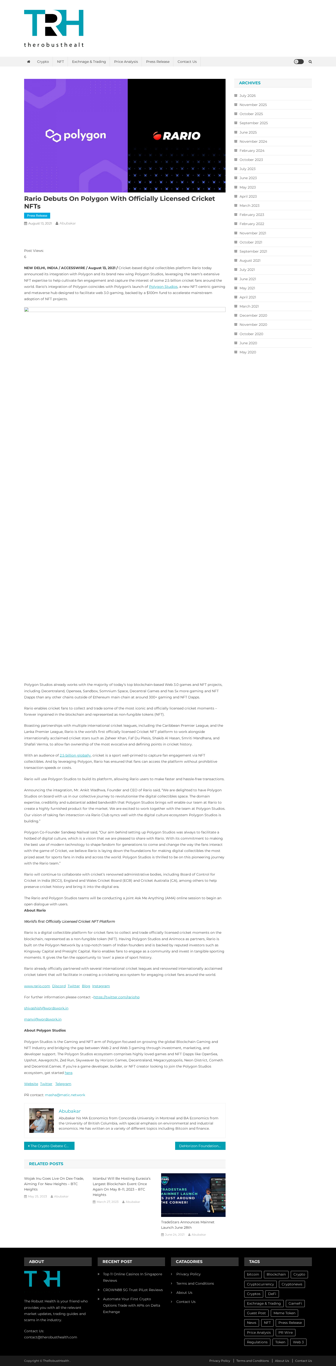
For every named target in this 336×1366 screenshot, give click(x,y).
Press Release (157, 61)
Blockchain (276, 1274)
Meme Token (284, 1313)
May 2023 (248, 187)
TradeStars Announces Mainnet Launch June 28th (187, 1225)
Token (280, 1342)
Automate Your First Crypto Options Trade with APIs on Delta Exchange (131, 1305)
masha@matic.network (65, 1095)
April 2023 (248, 196)
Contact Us (187, 61)
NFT (60, 61)
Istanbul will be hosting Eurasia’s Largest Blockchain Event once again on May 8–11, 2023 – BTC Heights (122, 1186)
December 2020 (253, 315)
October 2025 (251, 114)
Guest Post (256, 1313)
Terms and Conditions (195, 1283)
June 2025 (248, 132)
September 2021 (253, 251)
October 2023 (251, 159)
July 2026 (248, 95)
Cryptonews (292, 1284)
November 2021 (253, 233)
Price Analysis (126, 61)
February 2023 (252, 214)
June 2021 (248, 279)
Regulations (257, 1342)
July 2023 (248, 169)
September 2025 (254, 123)
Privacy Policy (188, 1274)
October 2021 (251, 242)
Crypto (43, 61)
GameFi (295, 1303)
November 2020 (253, 324)
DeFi (272, 1294)
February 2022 (252, 224)
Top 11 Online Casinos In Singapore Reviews (132, 1277)
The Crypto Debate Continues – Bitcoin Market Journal (53, 1146)
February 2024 (252, 150)
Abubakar (68, 223)
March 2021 (249, 306)
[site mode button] (299, 61)
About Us (184, 1292)
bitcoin (253, 1274)
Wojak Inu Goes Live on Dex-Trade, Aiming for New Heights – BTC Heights (54, 1184)
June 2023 (248, 178)
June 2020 (248, 343)
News (251, 1322)
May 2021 (247, 288)
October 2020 (251, 334)
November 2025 (253, 105)
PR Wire (285, 1332)
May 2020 (248, 352)
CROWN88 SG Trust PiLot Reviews (133, 1290)
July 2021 (247, 269)
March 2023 (250, 205)
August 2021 (250, 260)
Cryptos (253, 1294)
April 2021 (248, 297)
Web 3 (298, 1342)
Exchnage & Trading (89, 61)
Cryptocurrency (260, 1284)
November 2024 (253, 141)
